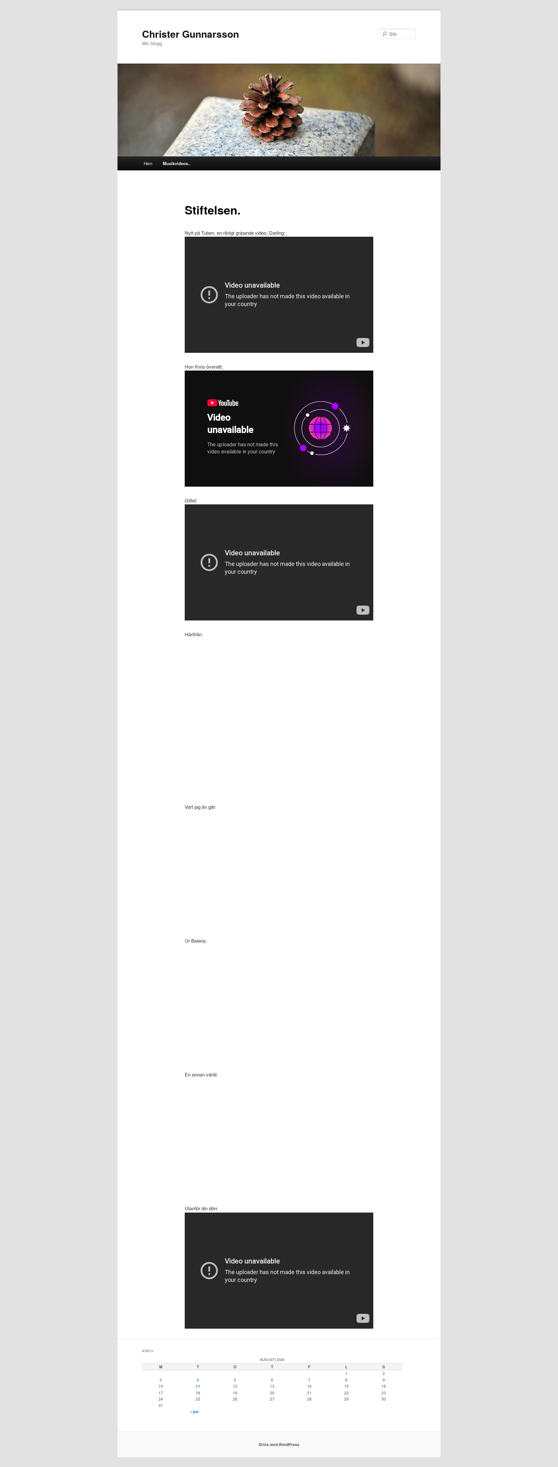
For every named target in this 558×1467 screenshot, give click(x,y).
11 (198, 1386)
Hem (148, 163)
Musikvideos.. (177, 163)
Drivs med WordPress (279, 1444)
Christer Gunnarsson (190, 34)
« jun (194, 1411)
